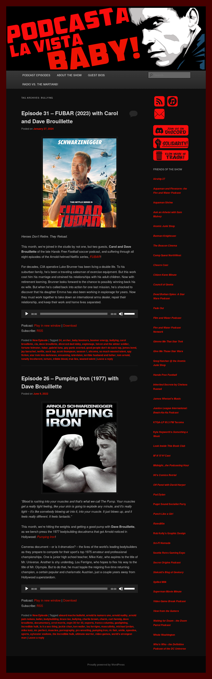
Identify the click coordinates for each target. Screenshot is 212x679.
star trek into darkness (43, 355)
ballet (39, 619)
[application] (79, 314)
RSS (40, 330)
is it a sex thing (48, 626)
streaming (64, 355)
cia (36, 344)
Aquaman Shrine (163, 202)
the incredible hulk (63, 634)
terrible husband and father (100, 355)
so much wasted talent (112, 351)
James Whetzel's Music (167, 398)
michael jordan (125, 626)
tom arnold (123, 355)
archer (67, 340)
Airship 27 (159, 179)
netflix (40, 351)
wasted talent (87, 359)
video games (102, 634)
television (77, 355)
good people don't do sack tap (103, 347)
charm (103, 619)
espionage (88, 344)
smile (121, 630)
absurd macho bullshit (72, 615)
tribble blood (60, 359)
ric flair (113, 630)
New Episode (40, 340)
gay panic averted (74, 347)
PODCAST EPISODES (36, 75)
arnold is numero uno (98, 615)
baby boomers (80, 340)
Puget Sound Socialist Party (169, 504)
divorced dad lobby (70, 344)
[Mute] (121, 314)
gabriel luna (56, 347)
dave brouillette (48, 344)
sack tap (51, 351)
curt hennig (115, 619)
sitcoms (93, 351)
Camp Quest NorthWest (167, 255)
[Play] (27, 314)
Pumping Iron (46, 536)
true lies (73, 359)
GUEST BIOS (96, 75)
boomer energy (99, 340)
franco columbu (104, 623)
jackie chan (65, 626)
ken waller (79, 626)
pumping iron (100, 630)
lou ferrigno (93, 626)
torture (48, 359)
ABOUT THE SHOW (69, 75)
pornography (67, 630)
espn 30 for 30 (75, 623)
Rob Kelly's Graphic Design (169, 533)
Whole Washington (164, 635)
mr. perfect (40, 630)
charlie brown (90, 619)
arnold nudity (120, 615)
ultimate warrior (84, 634)
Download (70, 325)
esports (89, 623)
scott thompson (66, 351)
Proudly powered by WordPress (106, 664)
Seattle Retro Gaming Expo (169, 553)
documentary (42, 623)
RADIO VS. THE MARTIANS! (40, 84)
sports (25, 634)
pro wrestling (83, 630)
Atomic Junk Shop (164, 226)
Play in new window (47, 325)
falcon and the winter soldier (112, 344)
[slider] (130, 313)
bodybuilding (51, 619)
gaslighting (121, 623)
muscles (53, 630)
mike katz (27, 630)
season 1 (82, 351)
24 (60, 340)
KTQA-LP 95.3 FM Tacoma (168, 422)
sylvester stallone (40, 634)
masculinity (108, 626)
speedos (131, 630)
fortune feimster (30, 347)
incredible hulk (30, 626)
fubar (45, 347)
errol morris (58, 623)
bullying (114, 340)
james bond (129, 347)
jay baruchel (28, 351)
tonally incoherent (31, 359)
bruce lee (65, 619)
